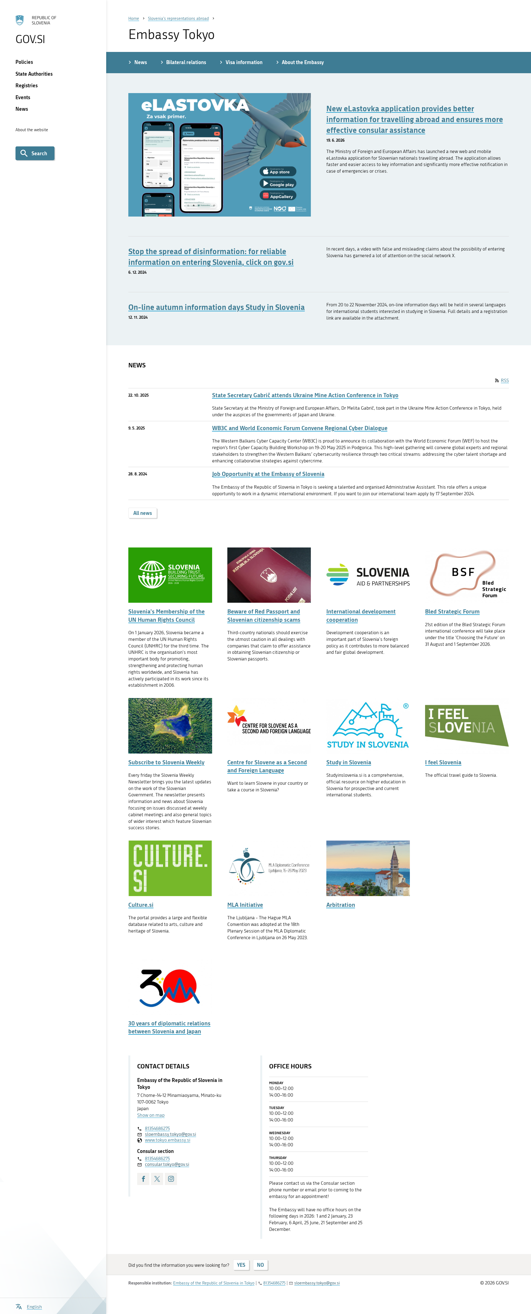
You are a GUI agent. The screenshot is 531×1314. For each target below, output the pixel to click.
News (21, 108)
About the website (31, 129)
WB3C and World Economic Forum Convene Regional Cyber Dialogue (299, 428)
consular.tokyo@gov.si (167, 1164)
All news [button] (142, 513)
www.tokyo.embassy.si (167, 1140)
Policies (24, 61)
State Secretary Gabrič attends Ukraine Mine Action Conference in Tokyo (305, 395)
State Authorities (34, 73)
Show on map (151, 1115)
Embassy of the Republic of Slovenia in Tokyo (213, 1283)
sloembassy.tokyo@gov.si (170, 1134)
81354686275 (157, 1128)
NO (260, 1264)
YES (241, 1264)
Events (22, 97)
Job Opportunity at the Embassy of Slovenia (268, 474)
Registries (26, 85)
